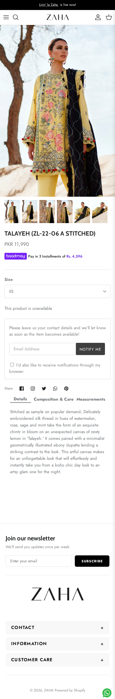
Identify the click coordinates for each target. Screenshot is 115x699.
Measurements (90, 399)
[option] (57, 111)
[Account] (96, 17)
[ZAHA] (58, 17)
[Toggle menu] (6, 17)
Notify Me (90, 349)
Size (8, 280)
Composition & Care (54, 399)
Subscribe (92, 561)
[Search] (18, 17)
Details (20, 399)
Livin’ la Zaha (49, 4)
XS (11, 291)
